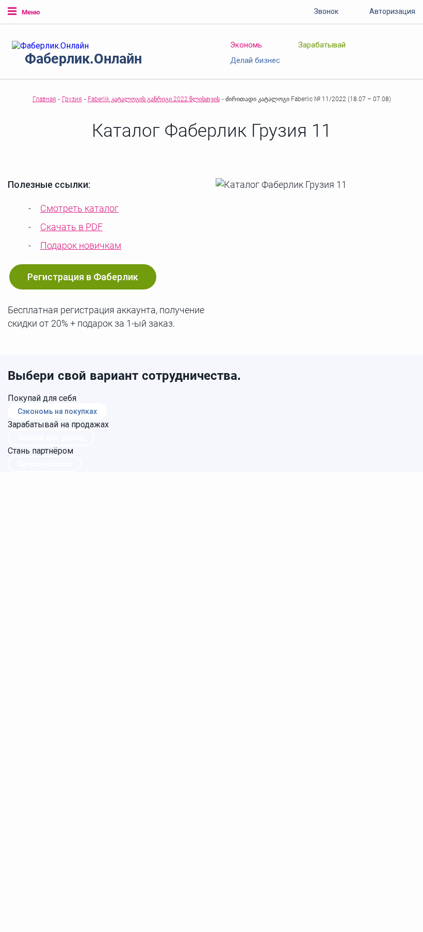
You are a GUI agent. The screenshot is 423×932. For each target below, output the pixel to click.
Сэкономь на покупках (57, 411)
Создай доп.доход (51, 437)
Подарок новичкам (80, 245)
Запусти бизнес (44, 464)
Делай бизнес (255, 60)
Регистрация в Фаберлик (82, 276)
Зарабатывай (322, 45)
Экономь (246, 45)
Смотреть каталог (79, 208)
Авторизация (392, 11)
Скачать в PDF (71, 226)
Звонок (326, 11)
